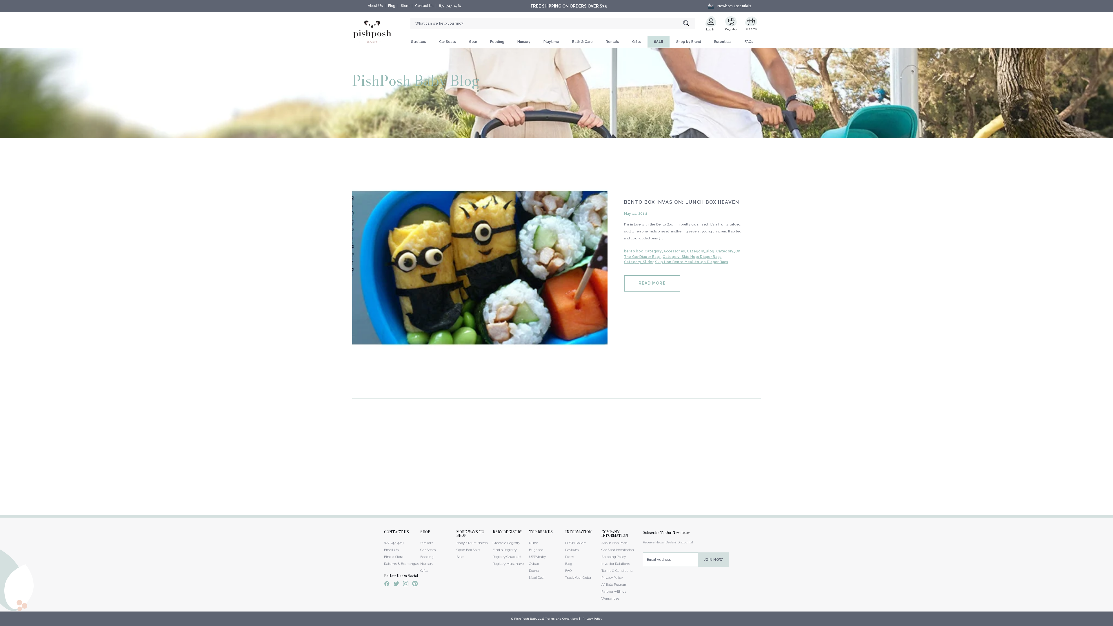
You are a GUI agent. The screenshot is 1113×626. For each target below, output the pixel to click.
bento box (633, 251)
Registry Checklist (507, 557)
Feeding (497, 42)
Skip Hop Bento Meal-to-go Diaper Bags (691, 262)
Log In (710, 29)
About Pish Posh (614, 543)
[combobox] (552, 23)
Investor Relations (615, 564)
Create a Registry (506, 543)
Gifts (636, 42)
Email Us (391, 550)
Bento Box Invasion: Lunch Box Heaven (681, 202)
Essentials (723, 42)
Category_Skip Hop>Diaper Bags (692, 257)
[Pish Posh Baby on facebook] (387, 584)
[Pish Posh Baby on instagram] (405, 584)
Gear (473, 42)
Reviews (572, 550)
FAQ (568, 571)
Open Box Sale (468, 550)
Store (405, 6)
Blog (391, 6)
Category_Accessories (665, 251)
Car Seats (447, 42)
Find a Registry (505, 550)
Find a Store (393, 557)
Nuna (533, 543)
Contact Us (424, 6)
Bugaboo (536, 550)
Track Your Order (578, 578)
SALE (658, 42)
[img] (480, 267)
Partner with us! (614, 591)
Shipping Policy (613, 557)
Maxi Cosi (536, 578)
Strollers (418, 42)
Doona (534, 571)
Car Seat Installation (617, 550)
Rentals (612, 42)
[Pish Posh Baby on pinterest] (415, 584)
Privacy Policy (612, 578)
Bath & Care (582, 42)
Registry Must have (508, 564)
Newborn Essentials (734, 6)
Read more (652, 283)
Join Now (713, 560)
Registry (731, 29)
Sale (460, 557)
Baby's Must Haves (472, 543)
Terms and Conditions (561, 618)
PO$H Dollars (575, 543)
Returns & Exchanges (401, 564)
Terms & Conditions (616, 571)
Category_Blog (700, 251)
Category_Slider (638, 262)
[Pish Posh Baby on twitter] (396, 584)
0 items (751, 28)
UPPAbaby (537, 557)
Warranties (610, 598)
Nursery (523, 42)
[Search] (689, 23)
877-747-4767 (450, 6)
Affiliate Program (614, 585)
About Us (375, 6)
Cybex (534, 564)
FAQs (749, 42)
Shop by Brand (688, 42)
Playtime (551, 42)
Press (569, 557)
